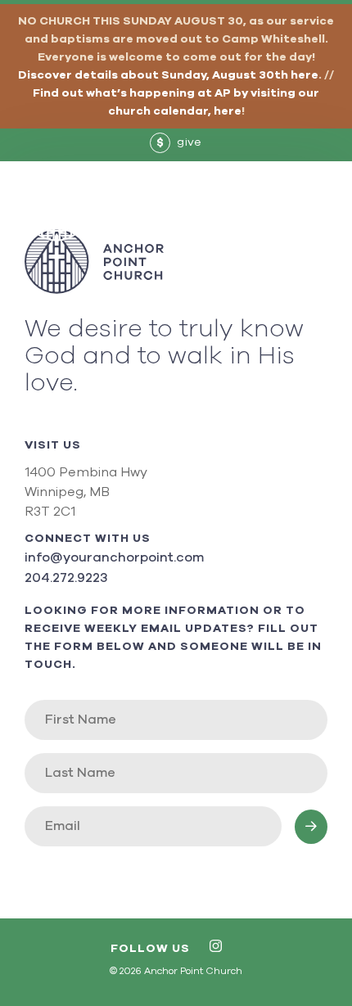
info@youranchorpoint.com (114, 557)
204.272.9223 (66, 577)
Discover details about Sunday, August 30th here (168, 75)
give (179, 142)
